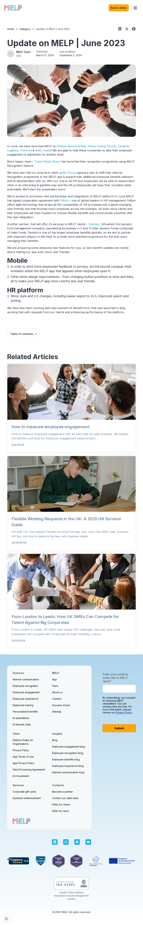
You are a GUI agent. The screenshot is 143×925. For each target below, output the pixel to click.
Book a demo (119, 7)
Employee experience (25, 698)
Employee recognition (25, 685)
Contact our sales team (65, 798)
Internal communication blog (68, 772)
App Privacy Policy (23, 763)
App (54, 679)
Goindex (93, 224)
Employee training (23, 705)
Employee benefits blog (66, 759)
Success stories (61, 705)
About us (57, 692)
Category (25, 28)
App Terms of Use (23, 756)
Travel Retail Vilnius (47, 161)
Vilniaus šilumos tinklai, (71, 146)
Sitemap (56, 711)
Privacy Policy (21, 750)
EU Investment (21, 775)
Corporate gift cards (24, 791)
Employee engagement (26, 692)
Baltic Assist (43, 150)
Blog (54, 740)
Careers (56, 698)
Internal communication (26, 679)
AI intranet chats (22, 724)
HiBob (64, 200)
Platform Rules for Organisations (23, 742)
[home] (13, 8)
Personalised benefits (25, 711)
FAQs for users (60, 810)
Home (10, 28)
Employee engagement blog (68, 746)
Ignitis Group (67, 172)
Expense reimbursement (27, 798)
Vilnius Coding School (101, 146)
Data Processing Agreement (29, 769)
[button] (135, 7)
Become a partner (62, 791)
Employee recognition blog (67, 753)
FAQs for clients (61, 804)
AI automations (21, 718)
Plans (55, 685)
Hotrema (26, 150)
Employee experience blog (68, 765)
